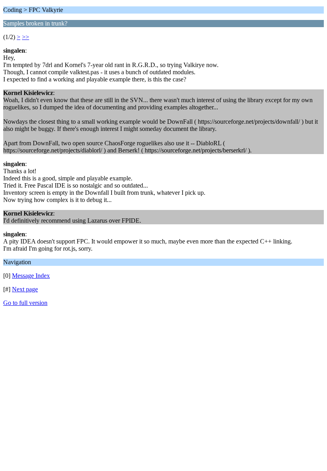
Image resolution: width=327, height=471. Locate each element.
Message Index (31, 275)
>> (25, 37)
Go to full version (25, 302)
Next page (25, 289)
